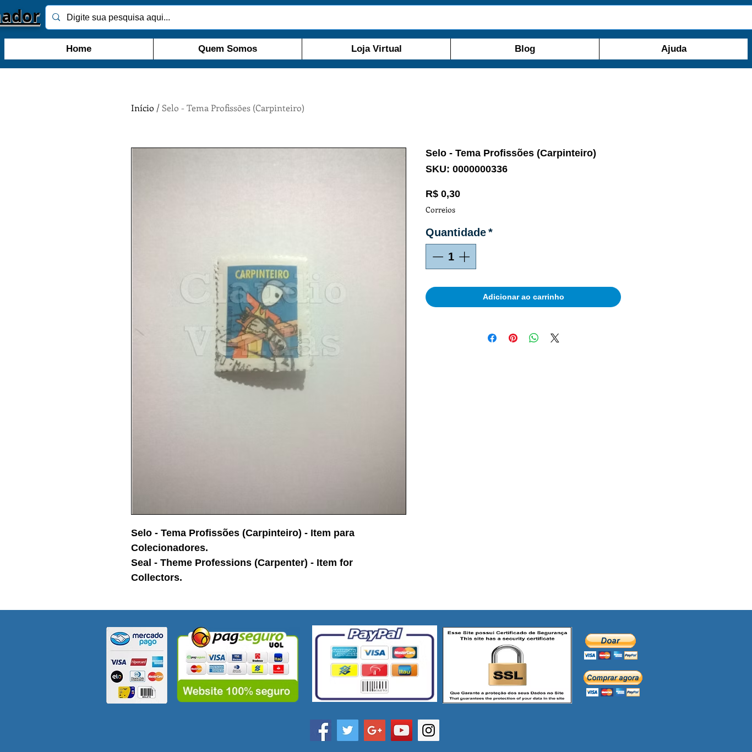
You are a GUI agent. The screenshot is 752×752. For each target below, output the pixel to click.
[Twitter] (347, 730)
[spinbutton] (451, 256)
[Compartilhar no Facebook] (492, 338)
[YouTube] (401, 730)
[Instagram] (428, 730)
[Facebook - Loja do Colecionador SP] (320, 730)
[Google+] (374, 730)
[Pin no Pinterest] (513, 338)
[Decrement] (436, 256)
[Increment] (465, 256)
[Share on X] (555, 338)
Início (142, 107)
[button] (611, 647)
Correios (440, 209)
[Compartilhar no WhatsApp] (534, 338)
